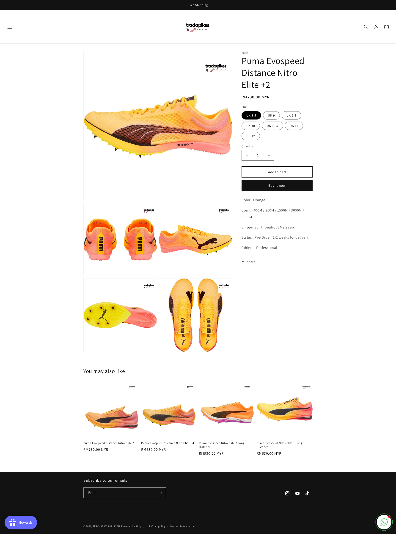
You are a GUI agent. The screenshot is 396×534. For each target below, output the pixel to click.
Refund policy (157, 526)
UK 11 (294, 126)
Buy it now (277, 185)
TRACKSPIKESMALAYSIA (107, 526)
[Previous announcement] (84, 5)
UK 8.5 (251, 115)
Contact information (182, 526)
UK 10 (250, 126)
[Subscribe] (161, 493)
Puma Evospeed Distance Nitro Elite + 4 (167, 443)
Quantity (247, 146)
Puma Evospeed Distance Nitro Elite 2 (108, 443)
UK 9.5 (291, 115)
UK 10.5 (272, 126)
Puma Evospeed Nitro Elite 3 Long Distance (222, 445)
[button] (10, 27)
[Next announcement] (312, 5)
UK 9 (271, 115)
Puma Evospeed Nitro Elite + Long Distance (279, 445)
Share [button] (251, 262)
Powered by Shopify (133, 526)
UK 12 (250, 136)
